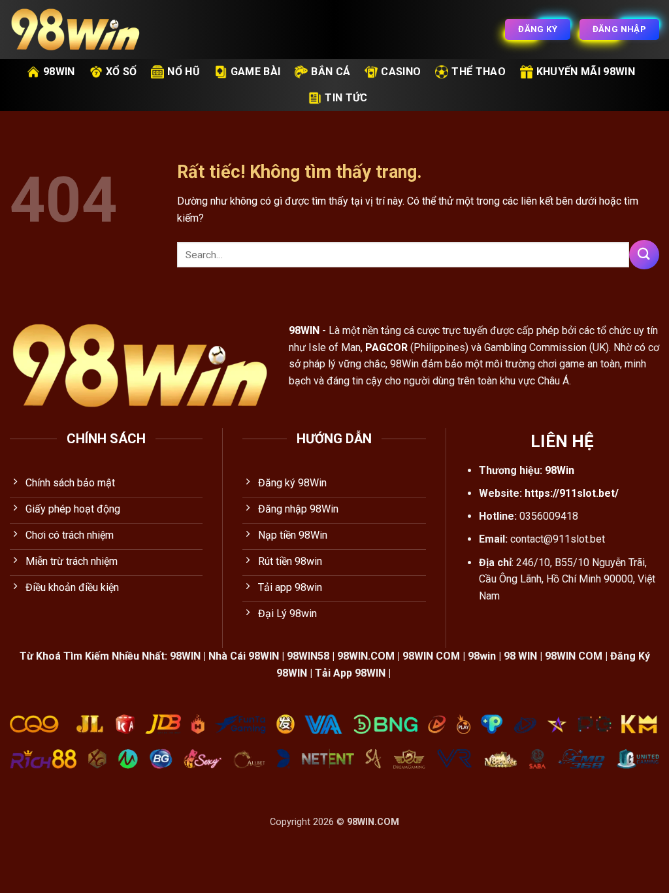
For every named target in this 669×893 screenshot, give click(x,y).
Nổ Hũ (183, 71)
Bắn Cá (330, 71)
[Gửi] (644, 254)
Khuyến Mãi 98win (585, 71)
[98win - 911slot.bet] (75, 30)
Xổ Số (121, 71)
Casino (401, 71)
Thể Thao (478, 71)
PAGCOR (386, 347)
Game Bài (256, 71)
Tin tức (346, 98)
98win (59, 71)
